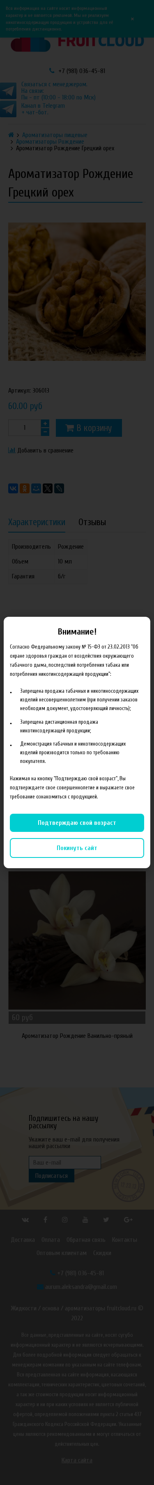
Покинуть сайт (77, 848)
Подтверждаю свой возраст (77, 823)
